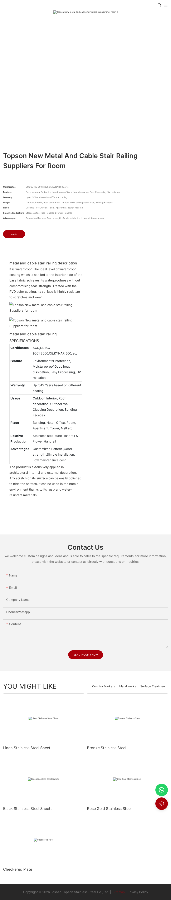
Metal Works (127, 686)
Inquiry (14, 234)
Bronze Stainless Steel (106, 748)
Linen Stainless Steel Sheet (26, 748)
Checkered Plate (17, 869)
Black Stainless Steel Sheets (27, 808)
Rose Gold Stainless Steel (109, 808)
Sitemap (118, 892)
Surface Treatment (153, 686)
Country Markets (103, 686)
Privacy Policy (137, 892)
